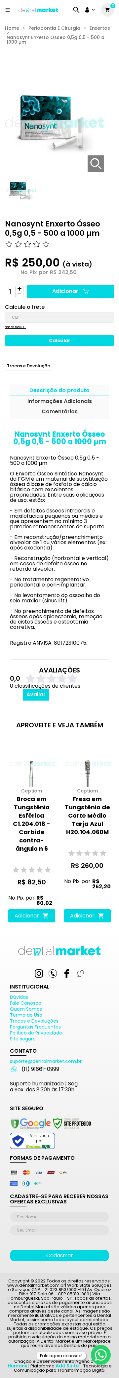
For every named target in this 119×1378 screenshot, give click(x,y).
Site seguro (23, 1038)
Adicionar (65, 291)
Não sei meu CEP (15, 327)
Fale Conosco (25, 1003)
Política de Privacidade (36, 1033)
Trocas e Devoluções (34, 1021)
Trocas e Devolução (28, 366)
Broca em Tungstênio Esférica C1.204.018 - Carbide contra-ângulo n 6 (31, 824)
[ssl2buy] (50, 1130)
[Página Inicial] (38, 12)
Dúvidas (19, 997)
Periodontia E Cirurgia (54, 28)
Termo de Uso (26, 1015)
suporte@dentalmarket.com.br (46, 1061)
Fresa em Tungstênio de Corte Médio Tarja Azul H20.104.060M (87, 815)
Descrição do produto (59, 391)
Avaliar (36, 694)
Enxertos (100, 28)
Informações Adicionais (59, 402)
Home (12, 28)
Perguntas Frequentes (35, 1027)
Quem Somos (26, 1009)
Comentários (60, 412)
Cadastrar (59, 1255)
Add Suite (67, 1365)
